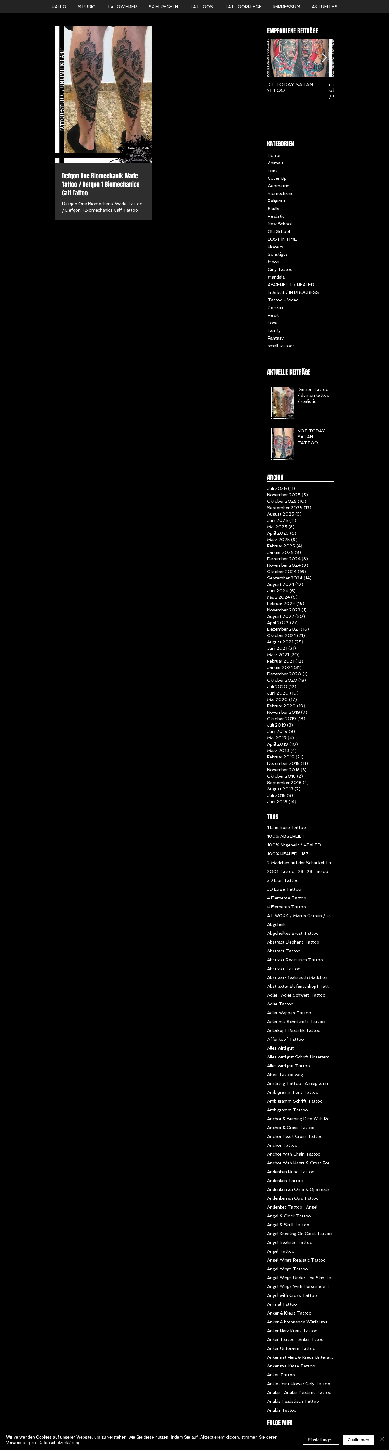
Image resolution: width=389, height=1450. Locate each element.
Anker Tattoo (281, 1339)
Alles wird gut (280, 1048)
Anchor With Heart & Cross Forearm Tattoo (300, 1162)
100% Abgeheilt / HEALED (294, 845)
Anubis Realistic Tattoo (308, 1392)
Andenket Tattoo (284, 1207)
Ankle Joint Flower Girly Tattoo (298, 1383)
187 (304, 853)
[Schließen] (381, 1439)
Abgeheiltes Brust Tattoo (293, 933)
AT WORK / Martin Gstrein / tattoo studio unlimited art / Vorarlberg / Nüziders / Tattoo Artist (300, 915)
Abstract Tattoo (284, 950)
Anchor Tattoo (282, 1145)
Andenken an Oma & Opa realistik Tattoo (300, 1189)
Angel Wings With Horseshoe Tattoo (300, 1286)
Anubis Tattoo (282, 1410)
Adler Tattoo (280, 1003)
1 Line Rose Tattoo (286, 827)
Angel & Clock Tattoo (289, 1215)
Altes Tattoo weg (285, 1074)
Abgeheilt (276, 924)
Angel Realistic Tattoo (289, 1242)
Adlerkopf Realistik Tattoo (294, 1030)
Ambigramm (317, 1083)
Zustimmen (358, 1440)
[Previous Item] (277, 58)
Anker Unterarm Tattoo (291, 1348)
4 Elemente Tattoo (286, 898)
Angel (311, 1207)
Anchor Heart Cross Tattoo (295, 1136)
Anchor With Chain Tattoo (294, 1154)
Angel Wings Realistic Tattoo (296, 1260)
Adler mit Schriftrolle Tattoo (296, 1021)
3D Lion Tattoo (283, 880)
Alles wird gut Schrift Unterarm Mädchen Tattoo (300, 1056)
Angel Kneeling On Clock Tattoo (299, 1233)
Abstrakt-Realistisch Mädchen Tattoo (300, 977)
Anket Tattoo (281, 1374)
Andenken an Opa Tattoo (293, 1198)
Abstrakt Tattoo (284, 968)
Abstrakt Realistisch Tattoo (295, 959)
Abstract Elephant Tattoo (293, 942)
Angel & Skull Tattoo (288, 1224)
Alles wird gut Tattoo (288, 1065)
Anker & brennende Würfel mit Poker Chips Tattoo (300, 1321)
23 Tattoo (317, 871)
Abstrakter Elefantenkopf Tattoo (300, 986)
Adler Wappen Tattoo (289, 1012)
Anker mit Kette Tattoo (291, 1366)
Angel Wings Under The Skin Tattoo (300, 1277)
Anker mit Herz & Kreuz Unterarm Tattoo (300, 1357)
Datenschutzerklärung (59, 1442)
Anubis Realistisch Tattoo (293, 1401)
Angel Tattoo (280, 1251)
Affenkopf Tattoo (285, 1039)
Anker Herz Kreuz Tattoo (292, 1330)
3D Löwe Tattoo (284, 889)
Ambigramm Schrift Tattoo (295, 1101)
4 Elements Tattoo (286, 906)
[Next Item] (324, 58)
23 (300, 871)
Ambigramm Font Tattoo (292, 1092)
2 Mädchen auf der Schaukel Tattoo (300, 862)
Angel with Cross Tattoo (292, 1295)
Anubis (274, 1392)
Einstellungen (321, 1440)
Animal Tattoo (282, 1304)
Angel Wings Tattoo (287, 1268)
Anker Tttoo (311, 1339)
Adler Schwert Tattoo (303, 995)
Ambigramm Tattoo (287, 1109)
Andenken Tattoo (285, 1180)
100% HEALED (282, 853)
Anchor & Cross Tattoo (291, 1127)
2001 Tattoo (280, 871)
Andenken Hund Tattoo (291, 1171)
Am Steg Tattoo (284, 1083)
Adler (272, 995)
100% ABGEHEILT (286, 836)
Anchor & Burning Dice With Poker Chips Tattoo (300, 1118)
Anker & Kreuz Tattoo (289, 1313)
